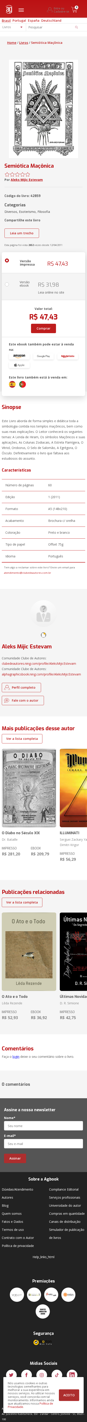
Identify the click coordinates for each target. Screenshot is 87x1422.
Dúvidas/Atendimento (17, 1189)
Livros (23, 42)
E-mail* (10, 1136)
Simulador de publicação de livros (66, 1233)
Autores (7, 1197)
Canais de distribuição (65, 1221)
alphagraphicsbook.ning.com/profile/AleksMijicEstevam (41, 674)
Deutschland (51, 20)
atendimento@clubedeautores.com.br (27, 572)
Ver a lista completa (22, 738)
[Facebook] (26, 1375)
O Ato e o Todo (15, 997)
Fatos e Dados (12, 1221)
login (15, 1056)
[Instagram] (41, 1375)
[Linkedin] (72, 1375)
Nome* (9, 1118)
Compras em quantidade (67, 1213)
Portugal (19, 20)
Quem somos (12, 1213)
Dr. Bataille (10, 839)
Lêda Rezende (12, 1003)
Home (11, 42)
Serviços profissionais (64, 1197)
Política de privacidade (18, 1246)
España (33, 20)
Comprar (43, 328)
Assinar (15, 1158)
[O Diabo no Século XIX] (29, 788)
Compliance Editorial (64, 1189)
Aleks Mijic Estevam (27, 180)
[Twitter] (11, 1375)
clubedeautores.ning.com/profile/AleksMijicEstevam (39, 663)
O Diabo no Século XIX (21, 833)
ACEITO (69, 1395)
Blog (5, 1205)
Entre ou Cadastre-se (61, 9)
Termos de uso (13, 1229)
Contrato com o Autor (18, 1238)
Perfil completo (23, 687)
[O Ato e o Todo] (29, 951)
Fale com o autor (25, 700)
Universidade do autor (65, 1205)
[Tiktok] (57, 1375)
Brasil (6, 20)
